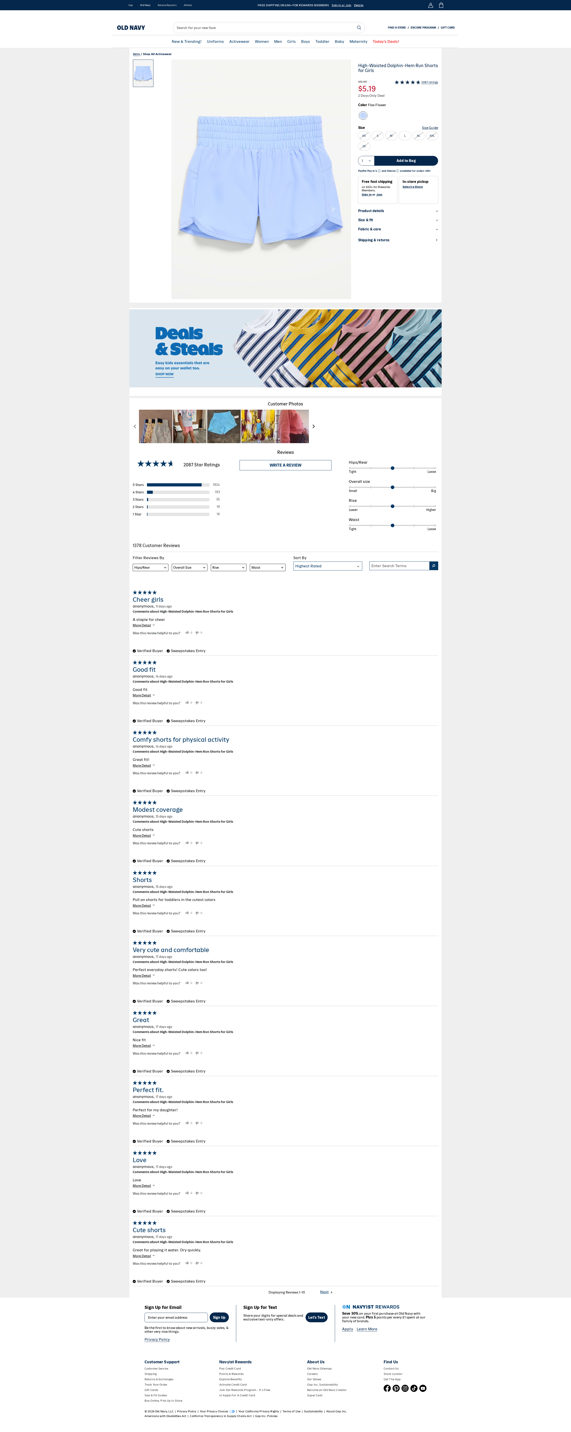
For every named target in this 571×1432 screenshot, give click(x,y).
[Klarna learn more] (397, 171)
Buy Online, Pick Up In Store (163, 1400)
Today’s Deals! (386, 41)
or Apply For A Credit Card (237, 1395)
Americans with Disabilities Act (165, 1416)
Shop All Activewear (157, 54)
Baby (339, 41)
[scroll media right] (313, 426)
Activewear (239, 41)
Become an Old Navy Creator (327, 1390)
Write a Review (285, 465)
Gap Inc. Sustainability (322, 1384)
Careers (312, 1374)
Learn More (367, 1329)
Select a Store (413, 187)
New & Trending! (187, 41)
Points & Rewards (231, 1374)
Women (262, 41)
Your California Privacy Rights (258, 1411)
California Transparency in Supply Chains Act (220, 1416)
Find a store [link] (397, 27)
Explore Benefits (230, 1379)
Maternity (358, 41)
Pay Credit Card (230, 1368)
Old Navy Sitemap (319, 1368)
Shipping (151, 1374)
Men (278, 41)
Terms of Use (291, 1411)
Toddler (322, 41)
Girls (291, 41)
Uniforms (215, 41)
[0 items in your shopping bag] (440, 5)
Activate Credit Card (233, 1384)
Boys (305, 41)
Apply (347, 1329)
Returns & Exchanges (159, 1379)
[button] (242, 181)
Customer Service (156, 1368)
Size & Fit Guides (156, 1395)
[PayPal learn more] (379, 171)
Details (358, 5)
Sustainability (313, 1411)
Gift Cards (151, 1390)
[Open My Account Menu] (431, 5)
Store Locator (393, 1374)
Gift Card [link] (448, 27)
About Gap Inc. (336, 1411)
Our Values (314, 1379)
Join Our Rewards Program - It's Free (244, 1390)
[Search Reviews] (433, 565)
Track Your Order (156, 1384)
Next (324, 1292)
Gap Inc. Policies (266, 1416)
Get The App (392, 1379)
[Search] (359, 27)
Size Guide (430, 128)
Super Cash (315, 1395)
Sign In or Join (341, 5)
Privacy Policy (157, 1339)
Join (379, 194)
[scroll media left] (135, 426)
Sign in (367, 194)
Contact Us (391, 1368)
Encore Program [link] (423, 27)
